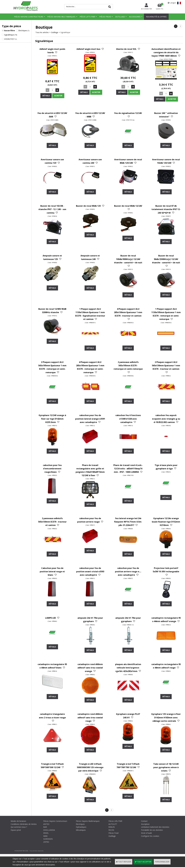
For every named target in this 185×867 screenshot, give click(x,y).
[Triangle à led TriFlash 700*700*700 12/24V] (128, 790)
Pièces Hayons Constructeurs (28, 16)
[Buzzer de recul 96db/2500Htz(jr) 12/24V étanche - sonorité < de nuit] (166, 289)
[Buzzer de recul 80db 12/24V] (128, 232)
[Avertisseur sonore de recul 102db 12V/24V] (166, 186)
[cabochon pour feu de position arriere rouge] (90, 544)
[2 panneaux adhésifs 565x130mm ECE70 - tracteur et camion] (52, 548)
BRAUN (111, 827)
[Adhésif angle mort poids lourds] (52, 75)
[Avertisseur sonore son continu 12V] (52, 186)
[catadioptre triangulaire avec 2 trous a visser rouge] (52, 744)
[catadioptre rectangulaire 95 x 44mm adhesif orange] (166, 644)
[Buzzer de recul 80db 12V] (90, 229)
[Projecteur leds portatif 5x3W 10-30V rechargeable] (166, 598)
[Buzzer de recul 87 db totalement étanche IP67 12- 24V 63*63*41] (166, 236)
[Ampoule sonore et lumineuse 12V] (52, 282)
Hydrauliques (81, 827)
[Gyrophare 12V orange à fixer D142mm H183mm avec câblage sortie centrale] (166, 744)
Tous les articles (42, 32)
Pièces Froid (105, 16)
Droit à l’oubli (146, 833)
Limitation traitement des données (155, 827)
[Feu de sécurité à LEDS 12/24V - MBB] (90, 139)
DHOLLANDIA (49, 830)
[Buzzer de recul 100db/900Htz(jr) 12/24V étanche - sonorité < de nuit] (128, 289)
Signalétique (65, 32)
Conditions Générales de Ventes (24, 824)
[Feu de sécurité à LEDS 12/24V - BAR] (52, 139)
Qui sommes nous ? (19, 827)
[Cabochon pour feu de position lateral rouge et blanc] (52, 598)
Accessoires (135, 16)
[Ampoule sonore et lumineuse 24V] (90, 282)
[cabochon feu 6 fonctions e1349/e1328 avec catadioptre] (128, 445)
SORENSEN (48, 839)
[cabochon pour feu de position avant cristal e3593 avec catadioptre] (90, 598)
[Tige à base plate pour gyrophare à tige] (166, 491)
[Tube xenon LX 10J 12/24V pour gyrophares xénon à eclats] (166, 793)
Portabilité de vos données (152, 830)
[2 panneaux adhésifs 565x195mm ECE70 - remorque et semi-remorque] (128, 395)
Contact (144, 821)
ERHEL (46, 833)
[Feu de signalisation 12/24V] (128, 139)
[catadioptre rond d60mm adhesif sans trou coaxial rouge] (90, 744)
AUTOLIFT (112, 824)
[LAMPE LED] (52, 641)
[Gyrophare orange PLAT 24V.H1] (128, 740)
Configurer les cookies (150, 836)
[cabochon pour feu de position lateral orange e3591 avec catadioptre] (90, 445)
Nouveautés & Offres (156, 16)
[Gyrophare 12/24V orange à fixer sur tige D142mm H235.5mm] (52, 445)
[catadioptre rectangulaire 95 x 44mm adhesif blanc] (52, 690)
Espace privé (16, 830)
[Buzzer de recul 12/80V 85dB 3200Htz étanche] (52, 335)
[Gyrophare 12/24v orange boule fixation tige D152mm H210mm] (166, 548)
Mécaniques (81, 830)
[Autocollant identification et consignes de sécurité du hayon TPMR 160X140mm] (166, 79)
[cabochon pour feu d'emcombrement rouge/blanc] (52, 495)
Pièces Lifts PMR (87, 16)
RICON (111, 830)
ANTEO (46, 824)
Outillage (120, 16)
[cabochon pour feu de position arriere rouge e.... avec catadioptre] (128, 598)
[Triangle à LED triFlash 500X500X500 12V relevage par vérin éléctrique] (90, 793)
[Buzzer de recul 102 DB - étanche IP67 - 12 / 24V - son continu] (52, 236)
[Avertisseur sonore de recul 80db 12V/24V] (128, 186)
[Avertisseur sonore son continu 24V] (90, 186)
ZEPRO (46, 842)
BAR (45, 827)
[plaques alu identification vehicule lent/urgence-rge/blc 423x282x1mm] (128, 694)
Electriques (80, 824)
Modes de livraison (18, 821)
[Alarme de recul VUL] (128, 72)
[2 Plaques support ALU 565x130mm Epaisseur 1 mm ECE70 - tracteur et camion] (166, 395)
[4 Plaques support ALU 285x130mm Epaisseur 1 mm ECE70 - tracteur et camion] (128, 342)
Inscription (145, 824)
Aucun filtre (9, 30)
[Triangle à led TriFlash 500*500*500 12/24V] (52, 790)
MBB (45, 836)
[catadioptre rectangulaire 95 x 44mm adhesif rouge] (166, 690)
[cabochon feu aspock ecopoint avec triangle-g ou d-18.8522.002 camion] (166, 445)
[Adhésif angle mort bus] (90, 72)
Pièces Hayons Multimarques (61, 16)
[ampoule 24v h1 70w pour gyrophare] (90, 644)
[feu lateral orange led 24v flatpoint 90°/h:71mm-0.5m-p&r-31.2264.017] (128, 548)
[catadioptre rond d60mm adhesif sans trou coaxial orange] (90, 694)
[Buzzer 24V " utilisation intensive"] (166, 139)
